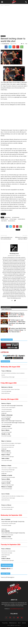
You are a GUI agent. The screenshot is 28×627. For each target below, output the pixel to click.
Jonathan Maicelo (21, 219)
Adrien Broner (8, 217)
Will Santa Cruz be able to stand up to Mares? (21, 238)
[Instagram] (10, 617)
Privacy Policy (5, 622)
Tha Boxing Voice (5, 43)
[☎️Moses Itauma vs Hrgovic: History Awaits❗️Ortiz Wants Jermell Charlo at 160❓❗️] (4, 314)
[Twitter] (15, 301)
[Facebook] (12, 301)
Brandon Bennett (4, 219)
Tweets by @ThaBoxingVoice (7, 577)
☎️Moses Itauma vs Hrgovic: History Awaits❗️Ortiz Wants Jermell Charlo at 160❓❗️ (16, 314)
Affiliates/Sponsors (13, 622)
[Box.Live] (7, 569)
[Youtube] (21, 617)
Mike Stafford (4, 220)
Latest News (3, 36)
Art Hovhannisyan (15, 217)
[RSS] (14, 617)
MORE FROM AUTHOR (7, 309)
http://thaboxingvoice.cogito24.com (14, 255)
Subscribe (24, 622)
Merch (19, 622)
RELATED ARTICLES (6, 307)
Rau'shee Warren (11, 220)
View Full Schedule (7, 565)
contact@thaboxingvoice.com (16, 608)
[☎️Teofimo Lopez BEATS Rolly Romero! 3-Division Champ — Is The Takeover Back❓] (4, 330)
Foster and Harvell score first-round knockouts (6, 238)
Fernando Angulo (13, 219)
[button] (26, 2)
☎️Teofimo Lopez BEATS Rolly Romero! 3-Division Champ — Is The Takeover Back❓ (17, 330)
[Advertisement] (14, 21)
